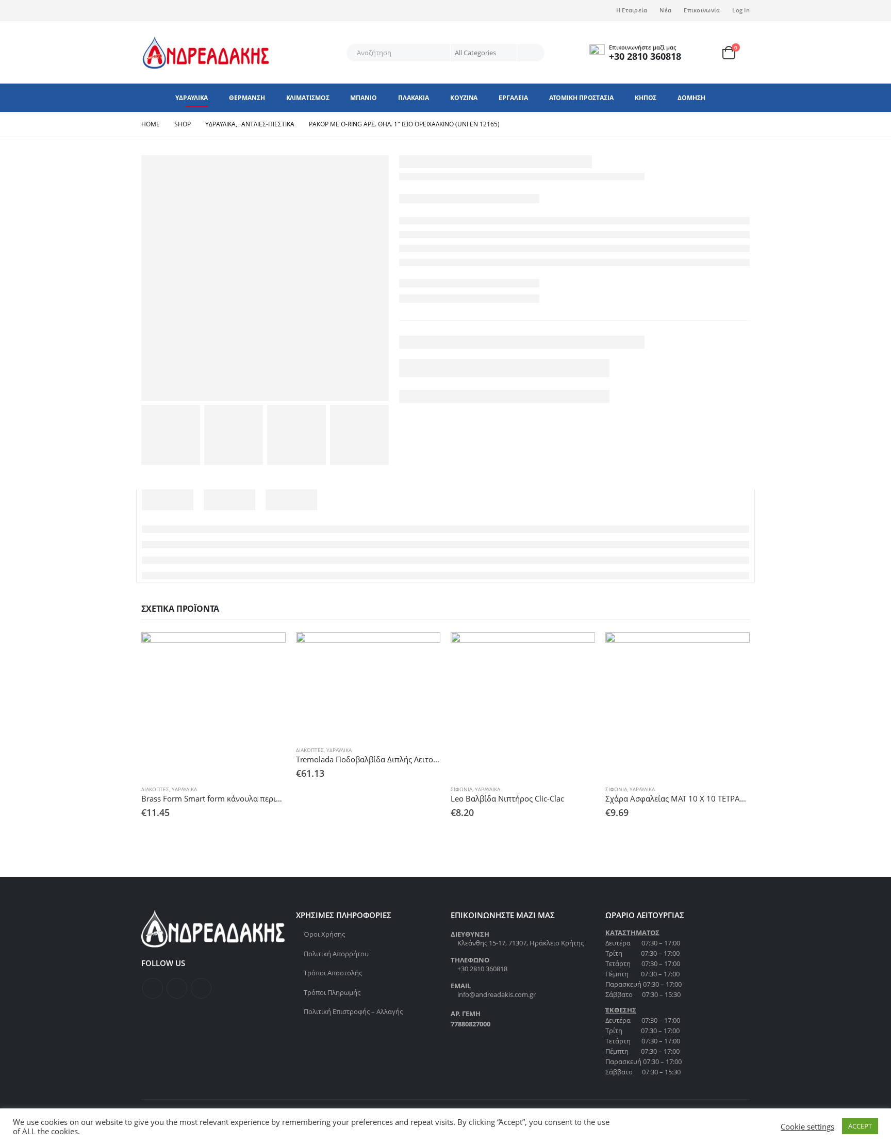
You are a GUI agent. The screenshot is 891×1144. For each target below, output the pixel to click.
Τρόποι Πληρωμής (332, 992)
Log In (741, 10)
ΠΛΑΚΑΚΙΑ (413, 97)
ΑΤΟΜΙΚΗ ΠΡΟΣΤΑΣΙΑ (581, 97)
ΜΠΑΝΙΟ (363, 97)
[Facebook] (149, 10)
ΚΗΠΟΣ (646, 97)
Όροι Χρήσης (324, 934)
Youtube (201, 988)
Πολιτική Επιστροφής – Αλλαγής (353, 1011)
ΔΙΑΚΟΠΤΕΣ (155, 789)
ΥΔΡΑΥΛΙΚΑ (191, 97)
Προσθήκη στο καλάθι (268, 649)
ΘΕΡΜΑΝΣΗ (247, 97)
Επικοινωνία (702, 10)
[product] (213, 704)
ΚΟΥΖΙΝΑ (463, 97)
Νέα (665, 10)
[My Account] (708, 52)
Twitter (177, 988)
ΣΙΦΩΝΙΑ (461, 789)
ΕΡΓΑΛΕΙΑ (513, 97)
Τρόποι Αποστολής (333, 972)
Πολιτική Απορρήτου (336, 953)
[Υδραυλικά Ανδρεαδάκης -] (205, 52)
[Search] (530, 52)
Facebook (152, 988)
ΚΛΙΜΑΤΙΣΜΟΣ (307, 97)
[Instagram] (183, 10)
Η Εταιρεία (632, 10)
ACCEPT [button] (860, 1126)
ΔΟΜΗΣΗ (691, 97)
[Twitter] (166, 10)
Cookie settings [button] (807, 1126)
